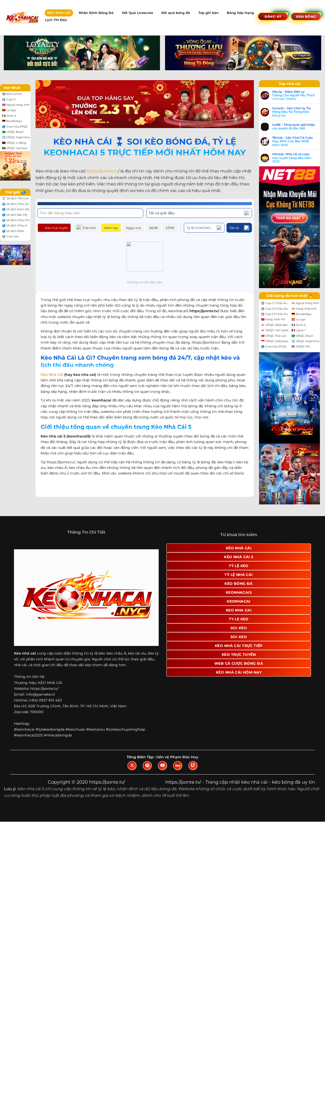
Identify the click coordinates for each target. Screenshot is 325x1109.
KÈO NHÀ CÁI (59, 13)
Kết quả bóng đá (175, 13)
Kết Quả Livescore (137, 13)
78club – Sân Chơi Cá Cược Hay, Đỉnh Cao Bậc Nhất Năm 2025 (292, 141)
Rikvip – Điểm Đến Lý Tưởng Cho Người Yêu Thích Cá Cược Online (293, 95)
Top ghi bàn (208, 13)
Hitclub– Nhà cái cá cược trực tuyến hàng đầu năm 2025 (291, 157)
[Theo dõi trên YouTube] (162, 765)
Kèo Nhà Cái (52, 374)
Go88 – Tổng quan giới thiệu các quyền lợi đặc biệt (293, 126)
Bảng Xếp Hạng (240, 13)
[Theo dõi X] (132, 765)
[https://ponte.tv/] (22, 18)
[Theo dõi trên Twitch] (193, 765)
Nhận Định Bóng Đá (96, 13)
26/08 (153, 228)
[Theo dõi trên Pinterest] (147, 765)
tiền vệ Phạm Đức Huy (177, 757)
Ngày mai (133, 228)
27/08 (170, 228)
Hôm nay (111, 228)
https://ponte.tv (102, 171)
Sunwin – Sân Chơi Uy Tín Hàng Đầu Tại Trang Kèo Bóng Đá (291, 112)
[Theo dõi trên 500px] (177, 765)
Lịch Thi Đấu (56, 20)
